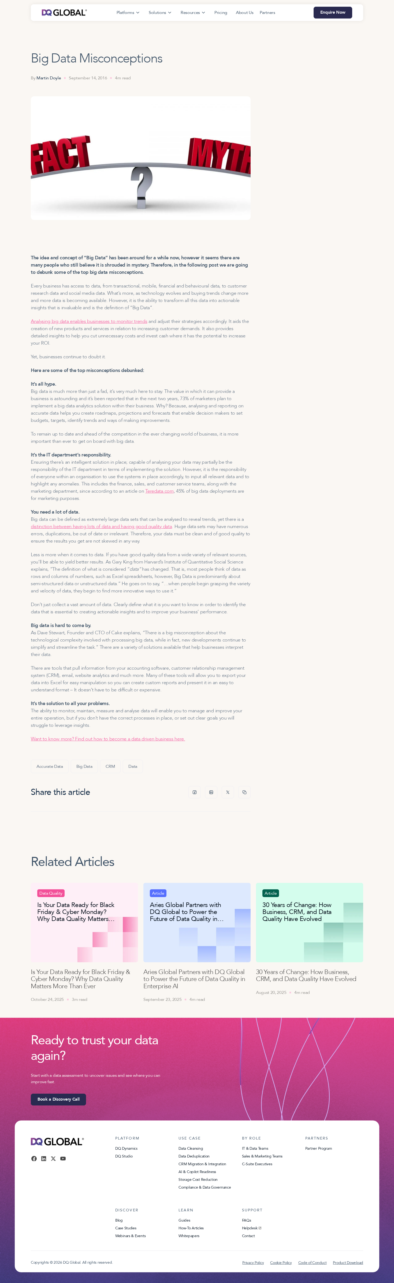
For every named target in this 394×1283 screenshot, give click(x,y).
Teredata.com (159, 491)
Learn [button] (186, 1210)
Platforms (125, 13)
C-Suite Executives (257, 1164)
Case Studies (125, 1228)
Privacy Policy (253, 1262)
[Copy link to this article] (244, 792)
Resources (190, 13)
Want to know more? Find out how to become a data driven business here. (108, 739)
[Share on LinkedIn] (211, 792)
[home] (64, 12)
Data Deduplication (194, 1156)
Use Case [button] (190, 1138)
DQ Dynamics (126, 1148)
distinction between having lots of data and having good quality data (101, 526)
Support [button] (252, 1210)
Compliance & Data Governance (205, 1187)
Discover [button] (127, 1210)
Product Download (348, 1262)
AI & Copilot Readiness (197, 1171)
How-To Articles (191, 1228)
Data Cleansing (191, 1148)
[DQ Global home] (57, 1142)
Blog (119, 1220)
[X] (53, 1158)
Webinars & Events (130, 1235)
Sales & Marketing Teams (262, 1156)
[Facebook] (34, 1158)
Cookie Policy (281, 1262)
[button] (128, 12)
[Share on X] (228, 792)
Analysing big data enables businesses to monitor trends (89, 321)
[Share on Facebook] (194, 792)
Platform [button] (127, 1138)
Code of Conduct (312, 1262)
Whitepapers (189, 1235)
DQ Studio (123, 1156)
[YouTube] (63, 1158)
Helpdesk (250, 1228)
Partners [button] (317, 1138)
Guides (184, 1220)
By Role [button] (251, 1138)
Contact (248, 1235)
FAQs (246, 1220)
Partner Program (318, 1148)
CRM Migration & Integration (202, 1164)
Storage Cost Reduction (198, 1179)
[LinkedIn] (43, 1158)
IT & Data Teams (255, 1148)
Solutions (157, 13)
